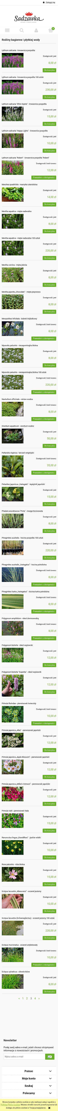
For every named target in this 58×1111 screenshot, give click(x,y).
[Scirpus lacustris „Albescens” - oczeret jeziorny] (12, 901)
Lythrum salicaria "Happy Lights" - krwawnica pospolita (25, 131)
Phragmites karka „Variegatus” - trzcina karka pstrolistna (25, 591)
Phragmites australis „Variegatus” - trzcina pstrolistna (24, 565)
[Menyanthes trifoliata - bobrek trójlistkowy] (12, 328)
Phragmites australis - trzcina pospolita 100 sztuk (22, 538)
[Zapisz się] (49, 1057)
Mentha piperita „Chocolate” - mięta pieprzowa (21, 292)
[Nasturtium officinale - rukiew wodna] (12, 409)
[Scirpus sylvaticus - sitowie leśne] (12, 981)
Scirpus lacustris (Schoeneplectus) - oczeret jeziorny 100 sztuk (28, 918)
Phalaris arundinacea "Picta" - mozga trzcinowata (22, 511)
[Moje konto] (36, 30)
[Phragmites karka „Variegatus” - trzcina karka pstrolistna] (12, 601)
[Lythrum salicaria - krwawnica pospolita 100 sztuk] (12, 87)
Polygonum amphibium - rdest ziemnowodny (20, 618)
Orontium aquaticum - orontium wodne (18, 426)
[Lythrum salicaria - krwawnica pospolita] (12, 60)
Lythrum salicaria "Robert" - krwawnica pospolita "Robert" (25, 158)
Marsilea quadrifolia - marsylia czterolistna (19, 184)
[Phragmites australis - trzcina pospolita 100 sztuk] (12, 547)
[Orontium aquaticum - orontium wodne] (12, 436)
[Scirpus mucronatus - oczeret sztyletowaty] (12, 955)
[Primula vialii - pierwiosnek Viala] (12, 820)
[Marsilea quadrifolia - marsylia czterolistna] (12, 194)
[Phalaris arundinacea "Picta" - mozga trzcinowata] (12, 521)
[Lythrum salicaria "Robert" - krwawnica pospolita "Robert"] (12, 167)
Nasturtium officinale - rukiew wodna (17, 399)
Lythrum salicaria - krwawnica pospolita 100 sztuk (23, 77)
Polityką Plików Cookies (10, 1105)
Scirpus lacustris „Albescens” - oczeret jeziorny (21, 891)
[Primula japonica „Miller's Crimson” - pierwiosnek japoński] (12, 794)
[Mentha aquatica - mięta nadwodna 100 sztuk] (12, 248)
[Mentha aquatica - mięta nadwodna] (12, 221)
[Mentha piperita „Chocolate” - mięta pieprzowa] (12, 301)
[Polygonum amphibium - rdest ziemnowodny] (12, 628)
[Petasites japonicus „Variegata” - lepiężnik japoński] (12, 494)
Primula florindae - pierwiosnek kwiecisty (19, 703)
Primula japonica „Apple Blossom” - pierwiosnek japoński (25, 757)
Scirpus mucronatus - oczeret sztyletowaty (19, 945)
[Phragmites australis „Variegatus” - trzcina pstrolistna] (12, 574)
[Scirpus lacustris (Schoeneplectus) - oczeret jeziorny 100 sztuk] (12, 928)
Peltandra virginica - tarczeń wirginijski (18, 453)
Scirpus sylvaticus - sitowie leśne (16, 972)
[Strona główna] (29, 16)
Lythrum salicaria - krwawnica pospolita (18, 50)
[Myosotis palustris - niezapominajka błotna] (12, 355)
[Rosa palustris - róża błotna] (12, 874)
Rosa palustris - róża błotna (13, 864)
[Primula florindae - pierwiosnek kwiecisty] (12, 714)
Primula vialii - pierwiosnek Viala (15, 811)
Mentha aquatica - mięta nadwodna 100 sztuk (21, 238)
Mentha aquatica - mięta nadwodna (16, 211)
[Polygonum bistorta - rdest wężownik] (12, 655)
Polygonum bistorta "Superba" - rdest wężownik (21, 672)
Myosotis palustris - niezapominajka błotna (20, 345)
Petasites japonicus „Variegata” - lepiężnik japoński (23, 484)
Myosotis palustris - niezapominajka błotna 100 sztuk (24, 372)
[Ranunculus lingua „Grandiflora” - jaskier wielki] (12, 847)
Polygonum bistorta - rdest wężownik (17, 645)
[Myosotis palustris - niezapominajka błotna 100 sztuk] (12, 382)
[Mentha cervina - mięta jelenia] (12, 275)
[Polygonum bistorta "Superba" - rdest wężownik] (12, 685)
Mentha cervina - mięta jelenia (14, 265)
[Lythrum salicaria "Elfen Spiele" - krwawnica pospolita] (12, 114)
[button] (7, 30)
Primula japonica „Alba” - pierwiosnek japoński (21, 730)
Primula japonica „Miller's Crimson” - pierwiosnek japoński (26, 784)
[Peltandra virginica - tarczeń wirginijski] (12, 466)
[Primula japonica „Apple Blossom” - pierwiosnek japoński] (12, 767)
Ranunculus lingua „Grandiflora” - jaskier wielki (21, 837)
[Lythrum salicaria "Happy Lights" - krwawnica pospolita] (12, 140)
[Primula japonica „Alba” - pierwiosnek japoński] (12, 740)
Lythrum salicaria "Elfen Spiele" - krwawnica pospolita (24, 104)
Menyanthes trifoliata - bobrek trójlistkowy (19, 319)
